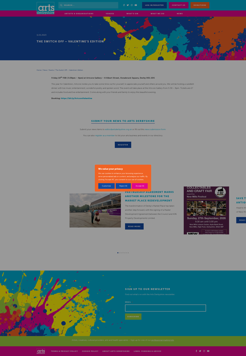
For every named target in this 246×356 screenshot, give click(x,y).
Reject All (123, 186)
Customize (106, 186)
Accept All (140, 186)
